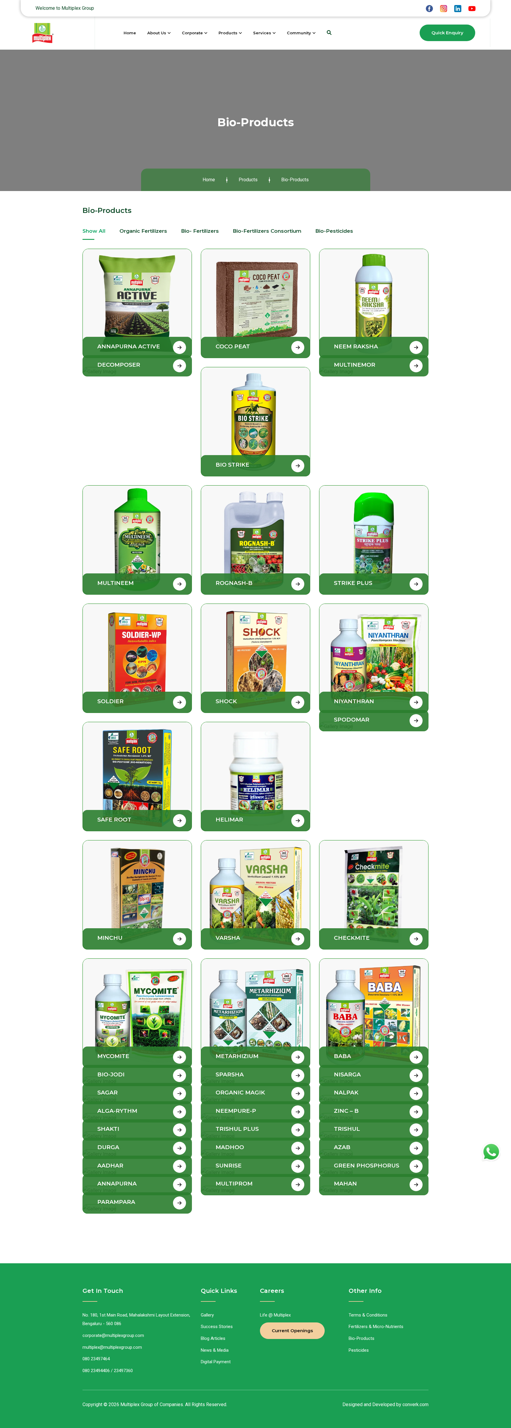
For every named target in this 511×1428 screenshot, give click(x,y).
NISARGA (347, 1074)
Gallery (207, 1315)
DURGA (108, 1147)
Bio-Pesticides (334, 231)
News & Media (215, 1350)
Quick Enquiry (447, 32)
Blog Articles (213, 1338)
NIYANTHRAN (354, 701)
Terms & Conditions (368, 1315)
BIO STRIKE (232, 464)
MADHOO (230, 1147)
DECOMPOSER (118, 364)
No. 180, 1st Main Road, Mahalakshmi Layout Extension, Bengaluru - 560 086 (136, 1319)
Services (262, 32)
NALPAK (346, 1092)
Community (299, 32)
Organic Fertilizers (143, 231)
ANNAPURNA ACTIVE (128, 346)
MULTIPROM (234, 1183)
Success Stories (217, 1326)
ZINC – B (346, 1110)
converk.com (415, 1404)
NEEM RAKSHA (356, 346)
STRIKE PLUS (353, 583)
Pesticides (359, 1350)
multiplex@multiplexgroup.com (112, 1347)
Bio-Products (361, 1338)
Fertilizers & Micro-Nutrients (376, 1326)
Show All (94, 231)
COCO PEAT (233, 346)
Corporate (192, 32)
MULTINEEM (115, 583)
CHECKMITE (352, 937)
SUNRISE (229, 1165)
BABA (342, 1056)
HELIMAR (229, 819)
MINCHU (109, 937)
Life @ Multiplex (275, 1315)
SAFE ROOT (114, 819)
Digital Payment (216, 1361)
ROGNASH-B (234, 583)
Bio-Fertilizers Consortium (267, 231)
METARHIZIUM (237, 1056)
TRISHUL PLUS (237, 1128)
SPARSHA (230, 1074)
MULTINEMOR (354, 364)
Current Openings (292, 1330)
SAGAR (107, 1092)
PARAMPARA (116, 1202)
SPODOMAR (351, 719)
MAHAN (345, 1183)
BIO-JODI (110, 1074)
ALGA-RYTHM (117, 1110)
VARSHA (228, 937)
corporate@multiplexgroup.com (113, 1335)
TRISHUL (347, 1128)
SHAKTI (108, 1128)
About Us (156, 32)
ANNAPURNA (117, 1183)
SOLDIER (110, 701)
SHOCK (226, 701)
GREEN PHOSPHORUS (366, 1165)
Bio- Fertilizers (200, 231)
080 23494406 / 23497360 (108, 1370)
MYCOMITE (113, 1056)
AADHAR (110, 1165)
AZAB (342, 1147)
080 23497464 (96, 1358)
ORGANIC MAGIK (240, 1092)
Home (130, 32)
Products (228, 32)
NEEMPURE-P (236, 1110)
